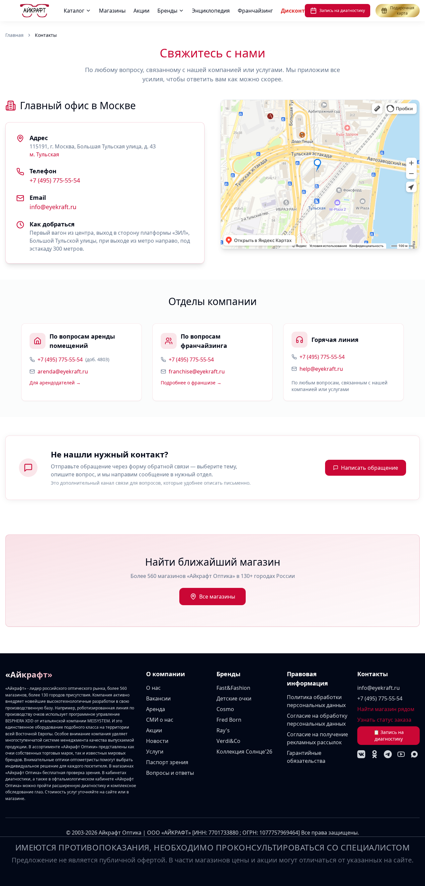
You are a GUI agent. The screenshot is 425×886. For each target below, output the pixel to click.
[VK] (361, 754)
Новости (157, 741)
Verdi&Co (228, 741)
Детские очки (233, 698)
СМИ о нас (159, 719)
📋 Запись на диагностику (389, 735)
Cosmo (225, 709)
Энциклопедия (211, 10)
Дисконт (293, 10)
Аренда (155, 709)
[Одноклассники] (375, 754)
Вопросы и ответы (170, 772)
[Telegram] (388, 754)
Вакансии (158, 698)
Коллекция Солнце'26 (244, 751)
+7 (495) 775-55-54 (55, 180)
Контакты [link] (46, 35)
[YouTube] (401, 754)
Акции (141, 10)
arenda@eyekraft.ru (63, 371)
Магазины (112, 10)
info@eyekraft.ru (53, 207)
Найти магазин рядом (385, 709)
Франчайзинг (255, 10)
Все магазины (217, 596)
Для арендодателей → (55, 382)
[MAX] (414, 754)
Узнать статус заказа (384, 719)
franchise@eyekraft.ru (197, 371)
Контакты (372, 674)
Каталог (74, 10)
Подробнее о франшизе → (191, 382)
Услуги (154, 751)
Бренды (167, 10)
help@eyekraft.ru (321, 368)
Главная (14, 35)
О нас (153, 687)
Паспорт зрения (167, 762)
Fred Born (228, 719)
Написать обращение (369, 467)
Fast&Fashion (233, 687)
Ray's (223, 730)
